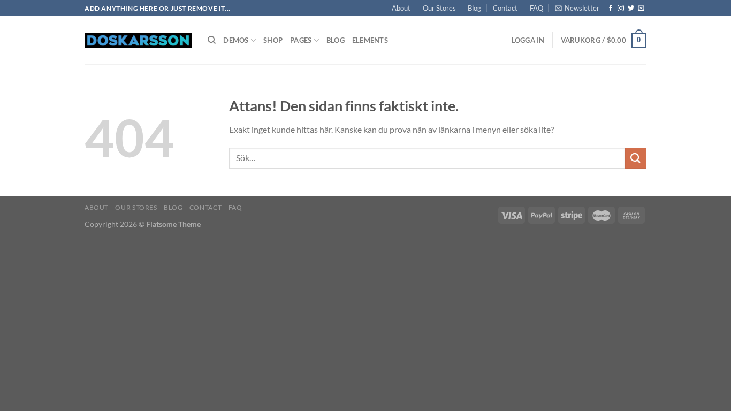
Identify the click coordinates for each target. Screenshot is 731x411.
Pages (300, 40)
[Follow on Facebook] (610, 8)
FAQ (536, 8)
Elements (370, 40)
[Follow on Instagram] (621, 8)
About (401, 8)
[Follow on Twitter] (631, 8)
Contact (505, 8)
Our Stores (439, 8)
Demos (235, 40)
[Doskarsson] (138, 40)
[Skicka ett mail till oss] (641, 8)
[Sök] (212, 40)
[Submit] (635, 158)
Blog (474, 8)
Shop (273, 40)
